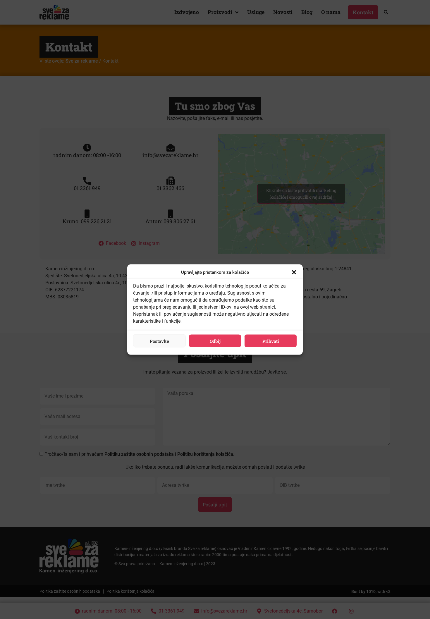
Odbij (215, 341)
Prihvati (270, 341)
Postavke (159, 341)
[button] (294, 272)
